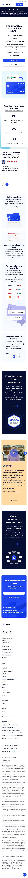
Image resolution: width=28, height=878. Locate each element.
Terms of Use (5, 748)
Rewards (4, 657)
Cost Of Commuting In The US (10, 738)
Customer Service (7, 655)
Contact (4, 708)
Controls (4, 676)
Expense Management (8, 679)
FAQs (3, 663)
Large (3, 695)
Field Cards (5, 674)
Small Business (6, 692)
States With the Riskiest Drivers (11, 730)
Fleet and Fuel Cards (7, 671)
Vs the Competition (7, 652)
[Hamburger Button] (25, 4)
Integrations (5, 684)
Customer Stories (6, 649)
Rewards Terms (13, 837)
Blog (3, 714)
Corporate (4, 690)
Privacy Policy (13, 748)
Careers (4, 706)
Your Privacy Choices (7, 751)
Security (4, 687)
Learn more (13, 406)
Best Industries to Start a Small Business (13, 733)
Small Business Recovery (9, 727)
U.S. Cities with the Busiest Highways (12, 735)
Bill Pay (4, 682)
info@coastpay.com (7, 638)
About (3, 703)
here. (22, 865)
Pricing (3, 660)
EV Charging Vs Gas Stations (10, 725)
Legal (3, 711)
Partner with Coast (7, 717)
